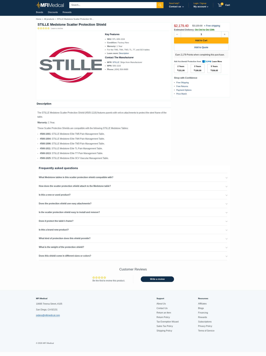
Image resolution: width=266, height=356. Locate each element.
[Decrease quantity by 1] (177, 34)
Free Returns (182, 86)
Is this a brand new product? (54, 230)
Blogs (201, 308)
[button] (44, 28)
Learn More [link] (217, 61)
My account (200, 6)
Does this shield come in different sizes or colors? (65, 256)
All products (49, 19)
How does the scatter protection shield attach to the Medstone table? (75, 186)
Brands (39, 12)
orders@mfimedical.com (48, 315)
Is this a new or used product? (55, 195)
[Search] (160, 5)
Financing (203, 312)
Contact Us (162, 308)
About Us (161, 303)
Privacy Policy (205, 326)
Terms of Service (206, 331)
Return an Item (164, 312)
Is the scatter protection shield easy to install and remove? (69, 212)
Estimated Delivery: (184, 30)
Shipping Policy (164, 331)
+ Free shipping (212, 25)
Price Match (181, 94)
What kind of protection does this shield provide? (64, 238)
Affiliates (202, 303)
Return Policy (163, 317)
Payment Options (183, 90)
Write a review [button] (157, 279)
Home (38, 19)
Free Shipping (182, 82)
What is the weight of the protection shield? (61, 247)
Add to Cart (201, 40)
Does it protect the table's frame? (56, 221)
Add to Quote (201, 47)
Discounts (53, 12)
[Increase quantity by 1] (225, 34)
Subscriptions (205, 321)
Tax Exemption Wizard (168, 321)
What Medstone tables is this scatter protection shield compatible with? (76, 177)
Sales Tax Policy (165, 326)
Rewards (67, 12)
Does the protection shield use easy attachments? (65, 203)
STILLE (116, 62)
